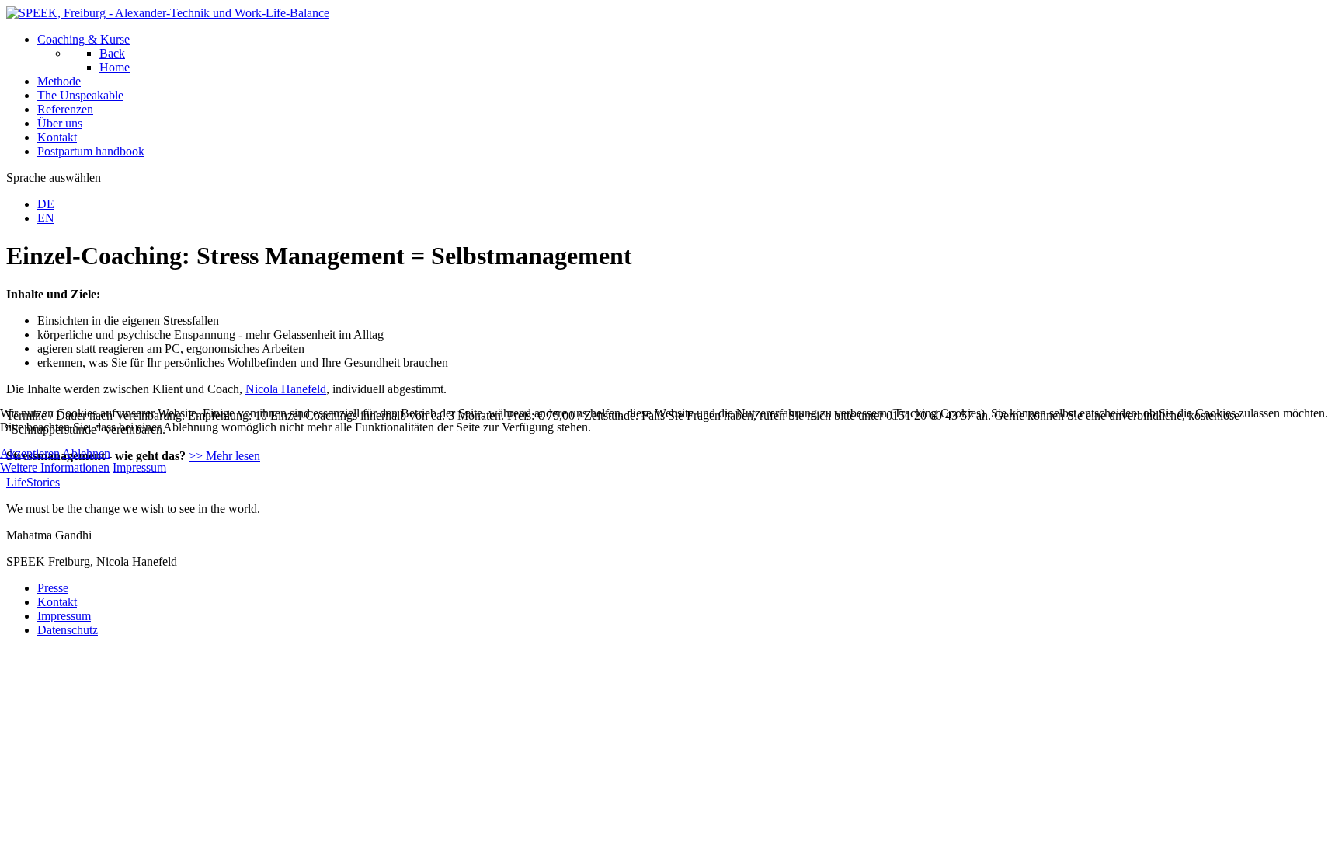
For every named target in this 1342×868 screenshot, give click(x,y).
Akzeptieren (30, 453)
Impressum (139, 467)
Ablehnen (86, 453)
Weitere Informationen (55, 467)
